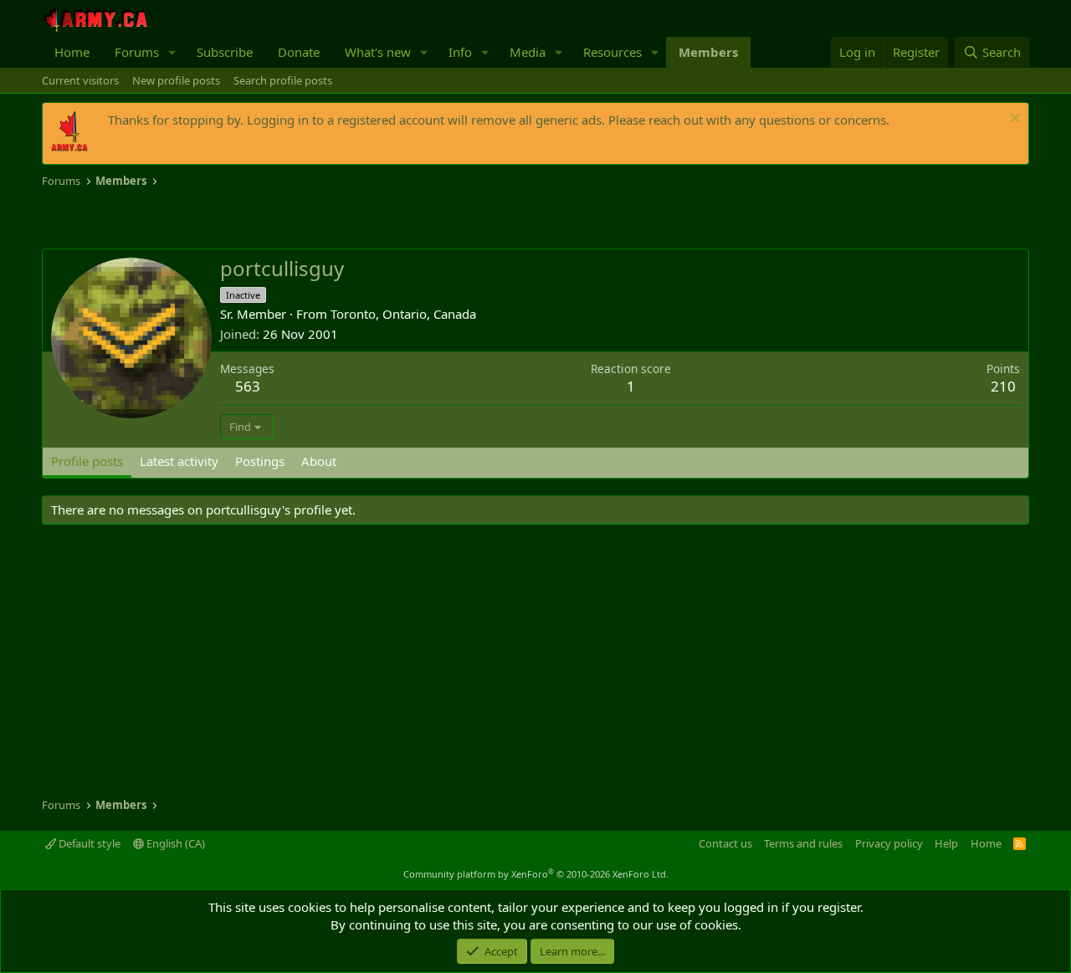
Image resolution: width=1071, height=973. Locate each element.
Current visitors (80, 80)
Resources (612, 52)
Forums (137, 52)
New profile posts (176, 80)
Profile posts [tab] (87, 461)
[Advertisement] (237, 219)
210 (1003, 386)
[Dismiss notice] (1013, 120)
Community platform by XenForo (536, 874)
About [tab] (318, 461)
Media (528, 52)
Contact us (725, 843)
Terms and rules (803, 843)
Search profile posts (282, 80)
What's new (378, 52)
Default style (88, 843)
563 (247, 386)
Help (946, 843)
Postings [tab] (259, 461)
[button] (172, 52)
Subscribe (225, 52)
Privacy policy (889, 843)
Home (72, 52)
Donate (299, 52)
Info (460, 52)
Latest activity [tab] (179, 461)
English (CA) (174, 843)
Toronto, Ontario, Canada (403, 313)
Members (708, 52)
